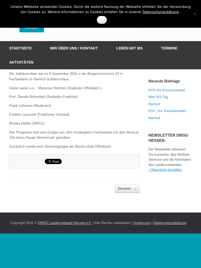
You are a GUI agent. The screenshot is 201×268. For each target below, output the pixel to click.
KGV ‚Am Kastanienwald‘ (167, 111)
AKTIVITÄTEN (21, 62)
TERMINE (169, 48)
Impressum (141, 223)
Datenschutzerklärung (169, 223)
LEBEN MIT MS (129, 48)
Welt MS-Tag (158, 97)
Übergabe (127, 188)
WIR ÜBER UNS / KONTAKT (74, 48)
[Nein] (194, 13)
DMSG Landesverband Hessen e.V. (65, 223)
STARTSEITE (20, 48)
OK (101, 20)
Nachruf (154, 104)
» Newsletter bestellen (165, 170)
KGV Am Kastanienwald (166, 90)
